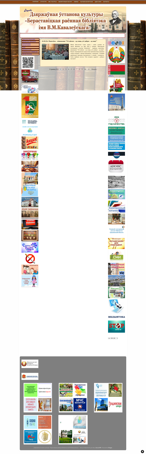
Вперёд (94, 69)
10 (85, 69)
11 (89, 69)
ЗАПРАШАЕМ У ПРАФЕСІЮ (30, 52)
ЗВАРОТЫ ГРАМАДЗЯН (28, 39)
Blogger (110, 447)
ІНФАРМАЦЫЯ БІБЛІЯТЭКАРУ (26, 44)
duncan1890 (98, 447)
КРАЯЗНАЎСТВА (26, 49)
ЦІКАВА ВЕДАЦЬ (27, 54)
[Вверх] (142, 452)
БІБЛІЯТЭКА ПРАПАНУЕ (29, 41)
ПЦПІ (23, 47)
